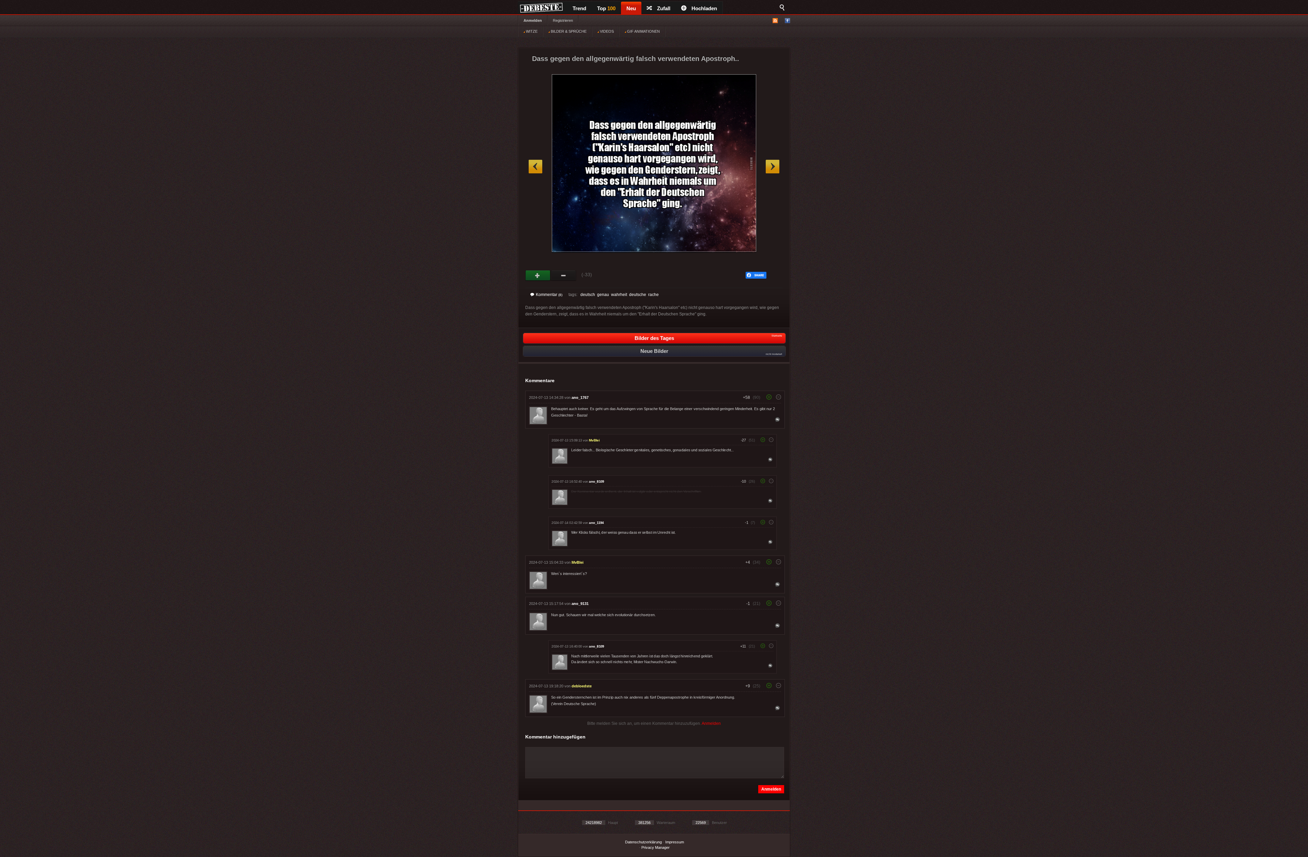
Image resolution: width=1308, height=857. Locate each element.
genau (603, 294)
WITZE (531, 31)
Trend (579, 8)
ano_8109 (596, 481)
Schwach (563, 275)
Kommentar (549, 294)
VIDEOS (606, 31)
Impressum (674, 842)
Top (606, 8)
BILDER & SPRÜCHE (568, 31)
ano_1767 (580, 397)
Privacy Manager (655, 847)
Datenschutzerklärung (643, 842)
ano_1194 (596, 523)
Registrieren (563, 20)
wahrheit (619, 294)
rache (653, 294)
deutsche (637, 294)
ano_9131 (580, 604)
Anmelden (533, 20)
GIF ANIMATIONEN (643, 31)
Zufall (663, 8)
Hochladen (704, 8)
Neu (631, 8)
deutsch (587, 294)
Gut (538, 275)
